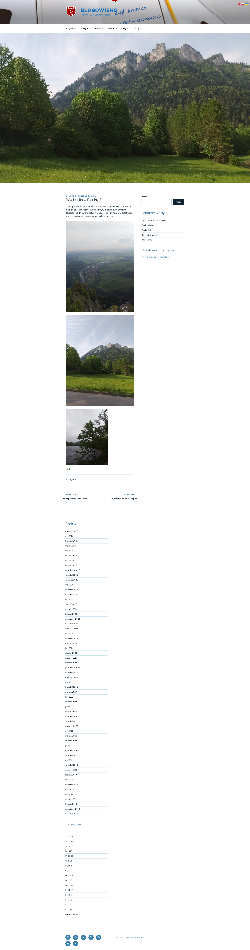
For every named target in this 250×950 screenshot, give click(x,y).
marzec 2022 (71, 736)
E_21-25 (68, 900)
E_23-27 (68, 904)
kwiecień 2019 (71, 784)
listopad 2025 (71, 565)
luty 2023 (69, 697)
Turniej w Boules (148, 225)
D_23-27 (69, 890)
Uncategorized (71, 914)
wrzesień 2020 (71, 765)
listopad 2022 (71, 711)
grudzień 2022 (71, 706)
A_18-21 (68, 831)
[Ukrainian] (246, 3)
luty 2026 (69, 550)
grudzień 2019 (71, 770)
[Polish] (243, 3)
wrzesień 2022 (71, 721)
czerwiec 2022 (71, 726)
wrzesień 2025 (71, 575)
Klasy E (138, 29)
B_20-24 (74, 480)
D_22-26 (69, 885)
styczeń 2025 (71, 604)
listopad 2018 (71, 804)
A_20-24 (69, 836)
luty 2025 (69, 599)
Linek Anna (91, 196)
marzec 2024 (71, 643)
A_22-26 (69, 841)
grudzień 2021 (71, 745)
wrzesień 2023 (71, 672)
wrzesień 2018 (71, 814)
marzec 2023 (71, 692)
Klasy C (111, 29)
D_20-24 (69, 875)
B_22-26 (69, 866)
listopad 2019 (71, 775)
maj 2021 (69, 760)
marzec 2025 (71, 594)
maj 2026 (69, 536)
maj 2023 (69, 682)
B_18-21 (68, 851)
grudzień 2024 (71, 609)
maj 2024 (69, 633)
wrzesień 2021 (71, 755)
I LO (149, 29)
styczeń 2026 (71, 555)
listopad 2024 (71, 614)
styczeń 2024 (71, 653)
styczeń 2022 (71, 741)
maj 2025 (69, 585)
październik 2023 (72, 667)
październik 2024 (72, 619)
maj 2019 (69, 779)
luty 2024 (69, 648)
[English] (239, 3)
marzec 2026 (71, 546)
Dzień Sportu (147, 240)
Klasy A (84, 29)
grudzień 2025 (71, 560)
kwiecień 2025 (71, 589)
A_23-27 (69, 846)
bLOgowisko (99, 10)
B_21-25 (68, 861)
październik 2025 (72, 570)
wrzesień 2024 (71, 624)
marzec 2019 (71, 789)
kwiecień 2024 (71, 638)
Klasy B (98, 29)
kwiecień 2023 (71, 687)
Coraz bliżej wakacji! (150, 235)
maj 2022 (69, 731)
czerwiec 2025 (71, 580)
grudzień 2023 (71, 658)
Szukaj (145, 196)
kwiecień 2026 (71, 541)
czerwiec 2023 (71, 677)
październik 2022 (72, 716)
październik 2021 (72, 750)
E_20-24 (69, 895)
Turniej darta (147, 230)
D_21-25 (68, 880)
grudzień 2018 (71, 799)
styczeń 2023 (71, 702)
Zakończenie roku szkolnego (153, 220)
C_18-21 (68, 870)
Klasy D (124, 29)
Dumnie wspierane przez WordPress (130, 937)
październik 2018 (72, 809)
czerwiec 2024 (71, 628)
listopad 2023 (71, 663)
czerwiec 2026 (71, 531)
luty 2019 (69, 794)
